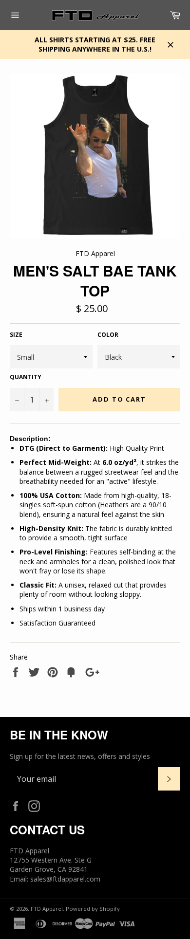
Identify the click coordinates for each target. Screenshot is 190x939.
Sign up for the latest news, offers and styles (80, 756)
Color (107, 335)
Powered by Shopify (93, 908)
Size (16, 335)
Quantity (25, 377)
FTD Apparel (47, 908)
